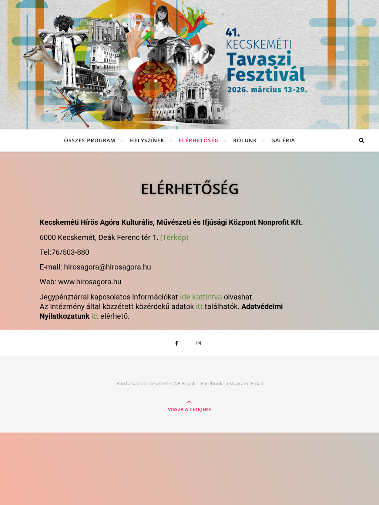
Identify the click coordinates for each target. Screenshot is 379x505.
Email (257, 383)
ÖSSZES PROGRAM (89, 140)
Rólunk (245, 140)
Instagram (236, 383)
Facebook (211, 383)
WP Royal (183, 383)
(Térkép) (174, 237)
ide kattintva (201, 297)
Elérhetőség (199, 140)
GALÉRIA (283, 140)
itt (199, 306)
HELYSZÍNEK (147, 140)
